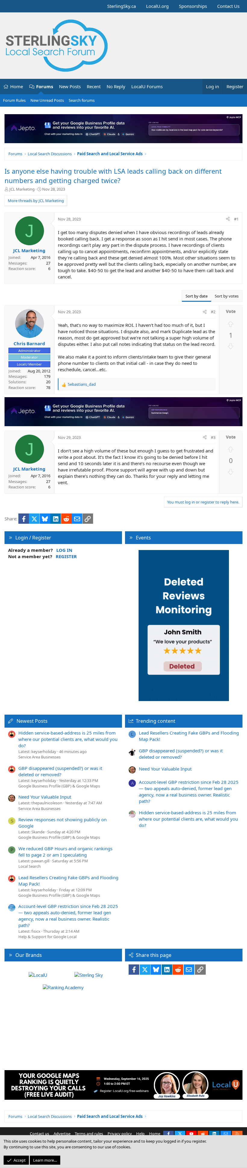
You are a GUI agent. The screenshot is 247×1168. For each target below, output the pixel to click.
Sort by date (197, 296)
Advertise (62, 1133)
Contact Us (228, 6)
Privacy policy (120, 1133)
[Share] (228, 219)
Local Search (29, 866)
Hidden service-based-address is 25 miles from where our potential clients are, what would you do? (67, 739)
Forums (44, 86)
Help (140, 1133)
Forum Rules (14, 100)
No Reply (116, 86)
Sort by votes (227, 296)
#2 (213, 311)
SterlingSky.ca (121, 6)
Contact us (39, 1133)
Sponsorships (193, 6)
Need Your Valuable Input (44, 797)
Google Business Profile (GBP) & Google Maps (59, 786)
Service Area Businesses (39, 757)
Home (16, 86)
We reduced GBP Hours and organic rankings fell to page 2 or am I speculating (65, 851)
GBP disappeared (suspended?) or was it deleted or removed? (60, 771)
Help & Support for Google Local (47, 936)
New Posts (70, 86)
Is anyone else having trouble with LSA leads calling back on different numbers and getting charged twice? (113, 175)
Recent (94, 86)
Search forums (82, 100)
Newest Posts (32, 721)
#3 (213, 437)
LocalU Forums (147, 86)
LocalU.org (157, 6)
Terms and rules (89, 1133)
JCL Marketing (22, 189)
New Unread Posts (47, 100)
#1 (236, 219)
